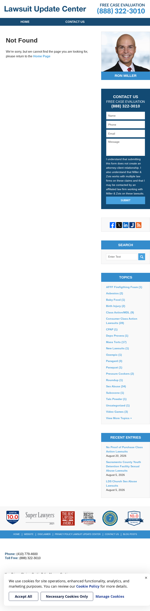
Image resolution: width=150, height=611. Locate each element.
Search (141, 256)
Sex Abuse (116, 386)
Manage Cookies (110, 596)
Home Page (41, 56)
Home (25, 21)
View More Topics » (119, 418)
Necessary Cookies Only (67, 596)
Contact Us (75, 21)
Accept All (23, 596)
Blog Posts (130, 534)
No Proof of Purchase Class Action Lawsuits (124, 449)
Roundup (114, 380)
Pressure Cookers (120, 373)
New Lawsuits (117, 348)
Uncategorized (118, 405)
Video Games (117, 411)
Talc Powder (116, 399)
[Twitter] (119, 225)
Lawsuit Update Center (45, 9)
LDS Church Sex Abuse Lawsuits (121, 483)
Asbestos (114, 293)
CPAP (112, 329)
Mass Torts (116, 342)
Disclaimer (44, 534)
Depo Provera (117, 335)
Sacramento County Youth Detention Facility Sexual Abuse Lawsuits (123, 466)
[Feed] (138, 225)
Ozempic (114, 354)
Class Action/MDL (120, 312)
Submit (125, 200)
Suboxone (115, 392)
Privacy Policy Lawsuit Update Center (78, 534)
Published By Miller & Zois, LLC (121, 9)
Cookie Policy (87, 586)
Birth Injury (115, 306)
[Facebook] (112, 225)
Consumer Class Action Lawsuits (121, 321)
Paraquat (114, 367)
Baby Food (115, 299)
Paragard (114, 361)
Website (28, 534)
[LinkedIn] (125, 225)
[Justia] (132, 225)
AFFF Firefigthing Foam (124, 287)
